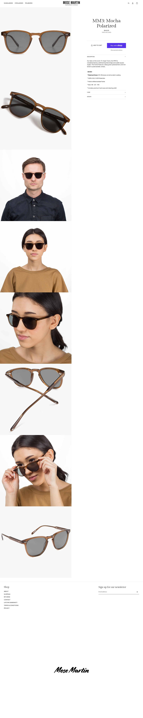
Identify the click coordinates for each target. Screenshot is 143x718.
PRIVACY (6, 608)
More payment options (116, 50)
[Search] (128, 3)
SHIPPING (7, 594)
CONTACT (7, 600)
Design (89, 96)
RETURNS (7, 597)
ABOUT (6, 591)
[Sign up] (137, 592)
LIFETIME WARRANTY (10, 602)
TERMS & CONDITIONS (11, 605)
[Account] (133, 3)
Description (91, 56)
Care (88, 92)
